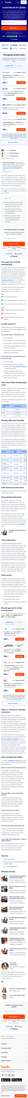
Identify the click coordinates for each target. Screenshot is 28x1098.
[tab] (9, 66)
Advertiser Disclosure (6, 171)
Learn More (4, 1052)
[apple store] (6, 1079)
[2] (26, 435)
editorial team (16, 166)
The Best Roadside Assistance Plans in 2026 (18, 928)
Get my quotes (13, 1016)
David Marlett (14, 156)
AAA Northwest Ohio (10, 862)
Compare (4, 1044)
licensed (18, 1069)
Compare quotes (21, 1096)
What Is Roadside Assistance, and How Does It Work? (17, 877)
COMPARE (13, 28)
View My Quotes (13, 244)
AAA (5, 859)
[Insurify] (8, 2)
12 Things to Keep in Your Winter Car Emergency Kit (17, 939)
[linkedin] (13, 1075)
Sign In (24, 2)
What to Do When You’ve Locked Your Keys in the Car (17, 897)
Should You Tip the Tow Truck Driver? (17, 949)
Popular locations (6, 1060)
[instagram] (9, 1075)
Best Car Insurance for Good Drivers (17, 887)
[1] (8, 273)
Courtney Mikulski (14, 153)
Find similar (21, 82)
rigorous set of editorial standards (9, 167)
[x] (6, 1075)
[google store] (17, 1079)
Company (4, 1057)
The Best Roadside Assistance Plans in (17, 531)
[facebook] (2, 1075)
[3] (8, 446)
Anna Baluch (13, 150)
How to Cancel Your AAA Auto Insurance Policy (16, 908)
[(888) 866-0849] (17, 2)
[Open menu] (2, 2)
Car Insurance (10, 1036)
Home (3, 1036)
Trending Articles (6, 1048)
